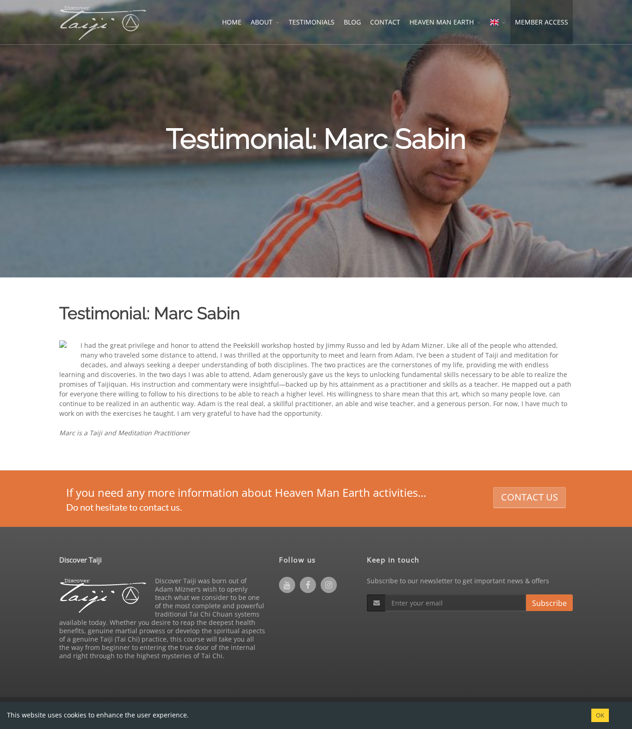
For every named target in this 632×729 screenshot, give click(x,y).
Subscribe (549, 603)
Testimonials (312, 22)
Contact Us (529, 497)
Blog (352, 22)
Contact (385, 22)
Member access (541, 22)
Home (232, 22)
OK (600, 715)
